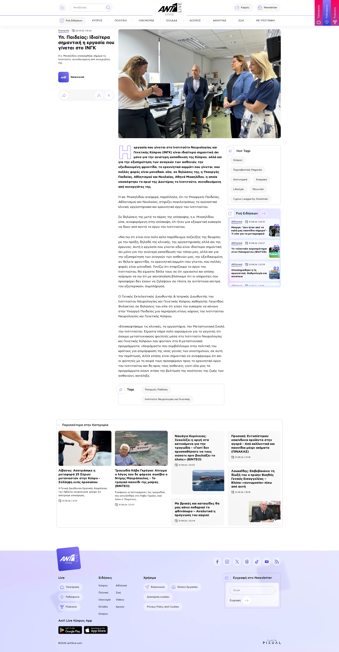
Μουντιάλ (258, 189)
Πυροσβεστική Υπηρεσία (247, 170)
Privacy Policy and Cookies (163, 607)
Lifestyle (238, 189)
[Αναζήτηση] (108, 7)
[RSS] (277, 562)
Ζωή (118, 592)
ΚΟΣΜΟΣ (195, 20)
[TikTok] (257, 562)
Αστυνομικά (240, 179)
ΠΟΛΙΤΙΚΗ (121, 20)
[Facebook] (217, 562)
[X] (237, 562)
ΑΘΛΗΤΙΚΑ (219, 20)
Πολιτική (103, 592)
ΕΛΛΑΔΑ (171, 20)
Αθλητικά (121, 585)
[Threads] (247, 562)
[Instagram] (227, 562)
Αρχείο (120, 607)
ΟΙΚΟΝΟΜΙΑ (146, 20)
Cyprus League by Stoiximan (250, 199)
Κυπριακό (261, 179)
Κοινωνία (63, 30)
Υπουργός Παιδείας (156, 389)
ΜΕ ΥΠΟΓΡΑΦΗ (265, 20)
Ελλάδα (103, 607)
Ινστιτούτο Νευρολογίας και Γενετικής (167, 399)
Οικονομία (105, 600)
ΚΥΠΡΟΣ (97, 20)
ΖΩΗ (241, 20)
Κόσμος (103, 614)
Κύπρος (237, 160)
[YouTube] (267, 562)
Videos (120, 600)
